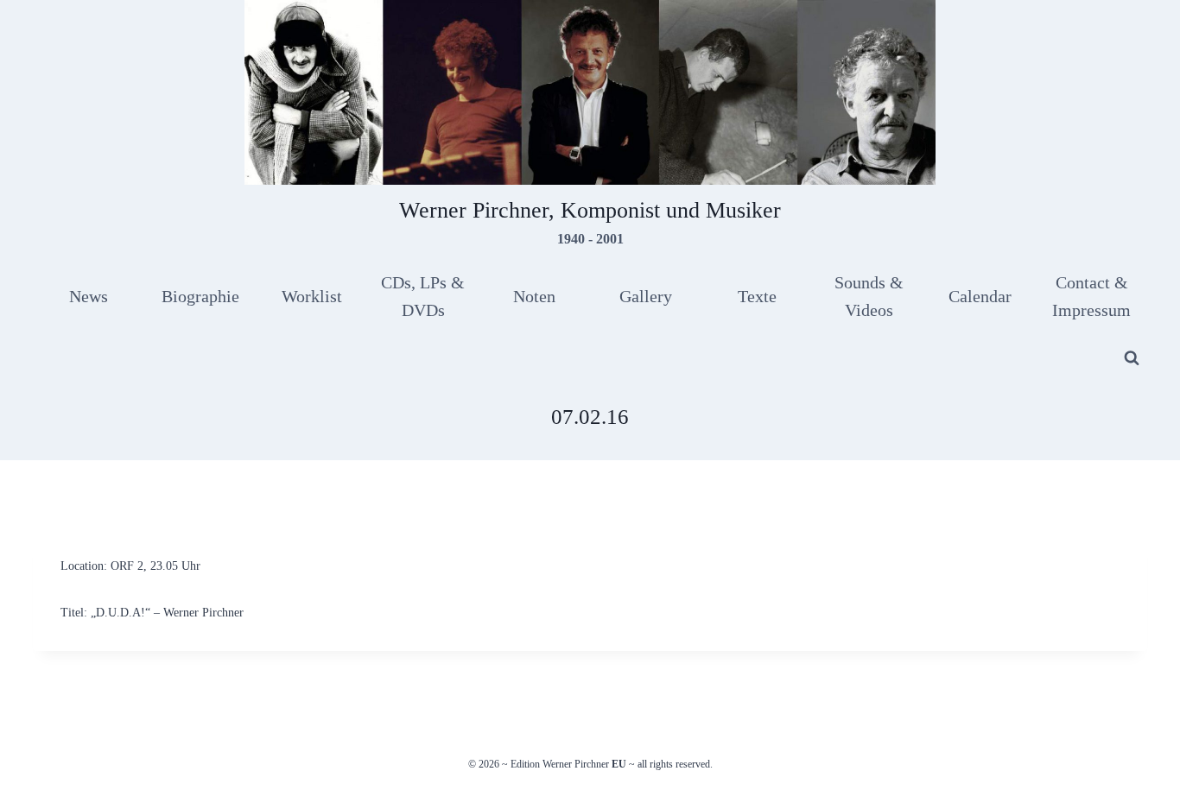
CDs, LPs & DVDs (423, 296)
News (88, 296)
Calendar (980, 296)
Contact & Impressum (1091, 296)
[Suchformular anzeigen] (1131, 358)
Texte (757, 296)
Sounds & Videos (869, 296)
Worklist (312, 296)
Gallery (645, 296)
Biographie (200, 296)
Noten (534, 296)
